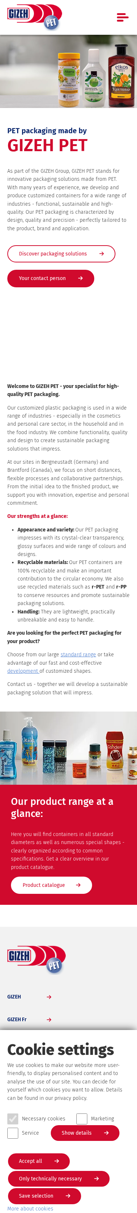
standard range (78, 655)
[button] (120, 910)
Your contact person (43, 278)
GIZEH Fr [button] (17, 1019)
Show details (77, 1133)
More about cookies (30, 1209)
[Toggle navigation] (123, 17)
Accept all (31, 1161)
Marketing (102, 1119)
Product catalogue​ (44, 885)
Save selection (37, 1196)
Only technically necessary (51, 1179)
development (23, 671)
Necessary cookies (43, 1119)
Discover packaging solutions (53, 254)
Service (30, 1133)
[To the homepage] (34, 17)
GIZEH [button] (14, 997)
